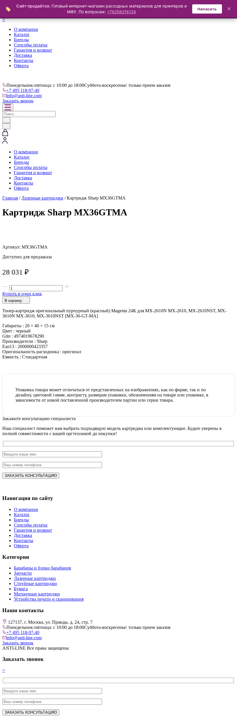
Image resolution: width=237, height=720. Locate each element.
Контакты (23, 60)
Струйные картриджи (35, 583)
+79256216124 (121, 11)
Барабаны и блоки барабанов (42, 567)
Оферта (21, 65)
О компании (26, 29)
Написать (207, 9)
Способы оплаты (30, 44)
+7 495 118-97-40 (22, 90)
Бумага (21, 588)
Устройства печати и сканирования (49, 599)
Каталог (22, 34)
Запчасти (23, 573)
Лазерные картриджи (42, 197)
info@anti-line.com (24, 95)
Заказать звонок (18, 100)
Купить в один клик (22, 293)
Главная (10, 197)
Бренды (21, 39)
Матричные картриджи (37, 593)
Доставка (23, 55)
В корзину (14, 300)
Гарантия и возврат (33, 50)
